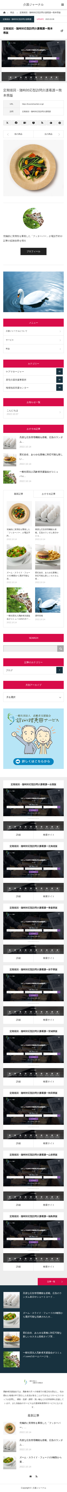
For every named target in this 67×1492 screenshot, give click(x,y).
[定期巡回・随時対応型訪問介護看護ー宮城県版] (29, 1060)
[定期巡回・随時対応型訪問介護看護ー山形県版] (29, 1184)
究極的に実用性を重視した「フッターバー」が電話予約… (18, 532)
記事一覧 (51, 1281)
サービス (10, 340)
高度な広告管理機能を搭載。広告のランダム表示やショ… (47, 532)
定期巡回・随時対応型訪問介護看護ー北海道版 (33, 846)
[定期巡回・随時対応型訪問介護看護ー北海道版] (29, 875)
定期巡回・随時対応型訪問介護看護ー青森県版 (33, 907)
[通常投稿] (47, 600)
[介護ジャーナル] (33, 1383)
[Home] (4, 12)
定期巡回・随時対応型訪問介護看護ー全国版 (33, 784)
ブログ (33, 670)
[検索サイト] (38, 814)
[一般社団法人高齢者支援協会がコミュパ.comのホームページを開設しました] (9, 477)
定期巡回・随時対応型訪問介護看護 (17, 19)
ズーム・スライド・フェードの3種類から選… (41, 1459)
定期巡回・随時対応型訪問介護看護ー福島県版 (33, 1216)
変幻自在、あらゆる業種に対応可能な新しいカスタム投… (47, 575)
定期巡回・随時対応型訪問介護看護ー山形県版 (33, 1154)
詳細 (18, 834)
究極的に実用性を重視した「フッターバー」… (40, 1425)
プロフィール (33, 251)
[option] (33, 1305)
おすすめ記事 (48, 494)
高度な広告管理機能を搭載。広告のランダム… (41, 439)
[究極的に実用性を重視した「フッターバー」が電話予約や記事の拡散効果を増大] (19, 513)
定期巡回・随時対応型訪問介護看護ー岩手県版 (33, 969)
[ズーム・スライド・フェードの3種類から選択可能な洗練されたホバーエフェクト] (19, 557)
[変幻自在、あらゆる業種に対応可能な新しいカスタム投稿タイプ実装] (9, 459)
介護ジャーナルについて (16, 331)
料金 (8, 349)
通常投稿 (39, 616)
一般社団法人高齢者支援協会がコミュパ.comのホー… (18, 617)
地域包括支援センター (33, 387)
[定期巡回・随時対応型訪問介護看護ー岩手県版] (29, 999)
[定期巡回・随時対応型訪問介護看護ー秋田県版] (29, 1122)
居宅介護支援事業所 (33, 379)
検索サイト (48, 834)
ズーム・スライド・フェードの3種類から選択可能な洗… (18, 575)
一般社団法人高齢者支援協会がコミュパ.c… (39, 473)
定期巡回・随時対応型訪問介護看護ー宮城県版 (33, 1031)
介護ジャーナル (33, 4)
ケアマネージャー (33, 371)
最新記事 (18, 494)
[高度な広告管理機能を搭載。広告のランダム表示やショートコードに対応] (9, 442)
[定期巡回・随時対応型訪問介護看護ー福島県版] (29, 1246)
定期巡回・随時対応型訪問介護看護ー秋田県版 (33, 1093)
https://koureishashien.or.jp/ (33, 104)
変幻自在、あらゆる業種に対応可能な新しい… (41, 456)
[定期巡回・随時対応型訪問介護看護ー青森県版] (29, 937)
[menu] (62, 4)
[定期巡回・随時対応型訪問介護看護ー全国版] (29, 814)
